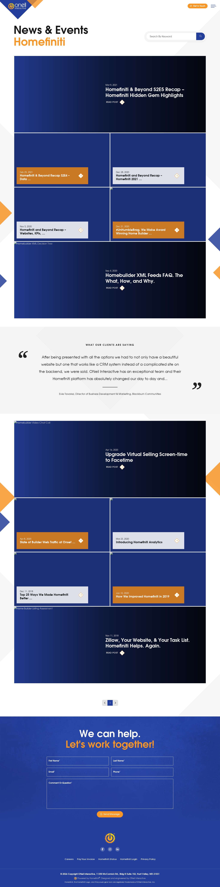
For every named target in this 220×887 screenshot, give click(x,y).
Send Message (111, 814)
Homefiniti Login (128, 859)
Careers (69, 859)
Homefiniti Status (107, 859)
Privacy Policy (148, 859)
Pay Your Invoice (86, 859)
